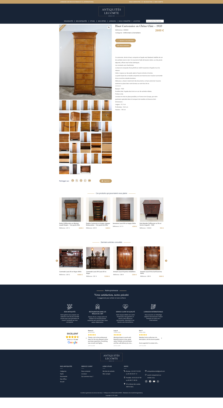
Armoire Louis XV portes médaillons (124, 271)
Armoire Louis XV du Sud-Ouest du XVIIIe (151, 272)
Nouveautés (63, 376)
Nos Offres (63, 379)
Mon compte (158, 2)
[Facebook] (150, 381)
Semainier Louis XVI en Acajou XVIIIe (124, 223)
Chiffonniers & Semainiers (132, 33)
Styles (62, 374)
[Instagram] (146, 381)
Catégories (63, 371)
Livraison (84, 374)
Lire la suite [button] (102, 345)
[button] (108, 27)
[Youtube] (154, 381)
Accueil (62, 381)
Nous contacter (134, 2)
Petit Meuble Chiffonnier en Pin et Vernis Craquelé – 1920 (150, 224)
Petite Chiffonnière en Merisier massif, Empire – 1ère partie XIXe (69, 224)
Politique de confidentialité (110, 393)
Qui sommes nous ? (87, 376)
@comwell (131, 393)
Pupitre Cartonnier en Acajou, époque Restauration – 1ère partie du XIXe (98, 224)
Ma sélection (148, 2)
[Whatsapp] (158, 381)
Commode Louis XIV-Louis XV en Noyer (96, 272)
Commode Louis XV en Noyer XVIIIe (70, 271)
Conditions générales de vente (88, 393)
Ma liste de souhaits (108, 371)
